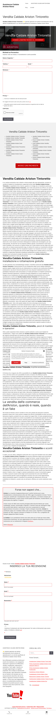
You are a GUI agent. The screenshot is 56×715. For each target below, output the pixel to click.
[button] (44, 351)
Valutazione (7, 575)
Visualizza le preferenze (38, 362)
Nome (5, 582)
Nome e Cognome (8, 58)
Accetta (16, 362)
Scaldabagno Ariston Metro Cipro (38, 674)
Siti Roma (49, 708)
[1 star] (5, 578)
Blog (26, 7)
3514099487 (35, 685)
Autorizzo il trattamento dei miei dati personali (15, 98)
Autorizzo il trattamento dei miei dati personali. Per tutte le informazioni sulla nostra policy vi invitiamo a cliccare (27, 629)
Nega (26, 362)
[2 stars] (6, 578)
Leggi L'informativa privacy (19, 706)
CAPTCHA (6, 108)
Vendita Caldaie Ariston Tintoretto (25, 563)
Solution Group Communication (38, 708)
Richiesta (6, 70)
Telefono (6, 64)
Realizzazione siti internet (23, 708)
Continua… (31, 521)
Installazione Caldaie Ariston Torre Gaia (40, 661)
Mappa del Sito (40, 706)
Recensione (7, 600)
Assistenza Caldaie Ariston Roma (11, 5)
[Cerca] (51, 653)
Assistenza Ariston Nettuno (36, 672)
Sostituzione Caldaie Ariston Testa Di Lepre (41, 679)
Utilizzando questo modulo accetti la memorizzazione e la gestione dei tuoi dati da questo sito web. (24, 105)
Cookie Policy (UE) (31, 706)
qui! (30, 101)
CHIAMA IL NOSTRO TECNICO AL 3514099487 (28, 40)
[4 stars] (9, 578)
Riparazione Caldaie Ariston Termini (39, 676)
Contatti (32, 7)
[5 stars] (10, 578)
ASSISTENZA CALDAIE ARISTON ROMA (40, 3)
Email (30, 64)
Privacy (5, 95)
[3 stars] (8, 578)
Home (26, 3)
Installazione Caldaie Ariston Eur (38, 681)
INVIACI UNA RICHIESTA (28, 166)
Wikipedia (9, 524)
